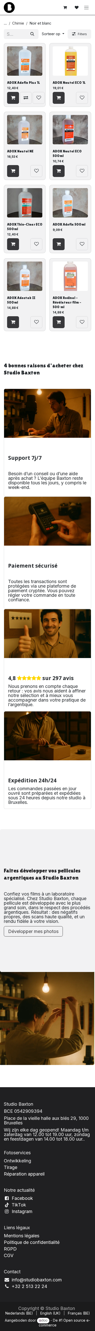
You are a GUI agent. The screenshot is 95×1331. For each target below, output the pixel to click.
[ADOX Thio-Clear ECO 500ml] (25, 202)
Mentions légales (21, 1235)
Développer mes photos (33, 931)
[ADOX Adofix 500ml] (70, 202)
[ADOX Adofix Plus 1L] (25, 61)
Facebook (22, 1198)
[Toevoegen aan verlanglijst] (39, 98)
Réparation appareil (24, 1174)
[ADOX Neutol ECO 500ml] (70, 129)
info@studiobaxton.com (37, 1279)
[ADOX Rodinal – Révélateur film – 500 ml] (70, 276)
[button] (53, 34)
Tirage (10, 1167)
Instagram (22, 1211)
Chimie (18, 23)
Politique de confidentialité (32, 1242)
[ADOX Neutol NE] (25, 129)
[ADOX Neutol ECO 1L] (70, 61)
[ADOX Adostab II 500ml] (25, 276)
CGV (8, 1255)
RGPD (10, 1248)
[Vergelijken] (26, 98)
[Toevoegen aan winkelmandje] (13, 98)
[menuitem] (19, 1313)
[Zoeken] (32, 34)
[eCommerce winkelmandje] (65, 7)
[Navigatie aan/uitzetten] (86, 7)
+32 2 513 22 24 (29, 1286)
